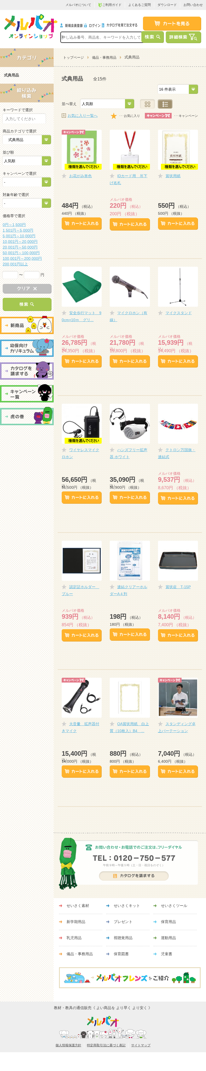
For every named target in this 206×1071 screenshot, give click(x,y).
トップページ (73, 57)
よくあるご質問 (139, 5)
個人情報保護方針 (68, 1045)
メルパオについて (78, 5)
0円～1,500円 (14, 225)
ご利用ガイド (112, 5)
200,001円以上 (15, 264)
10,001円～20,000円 (20, 241)
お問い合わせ (193, 5)
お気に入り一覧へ (83, 115)
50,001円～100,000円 (21, 253)
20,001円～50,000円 (20, 247)
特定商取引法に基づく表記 (106, 1045)
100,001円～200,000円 (22, 258)
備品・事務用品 (104, 57)
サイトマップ (140, 1045)
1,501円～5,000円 (18, 230)
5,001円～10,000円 (19, 236)
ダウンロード (167, 5)
